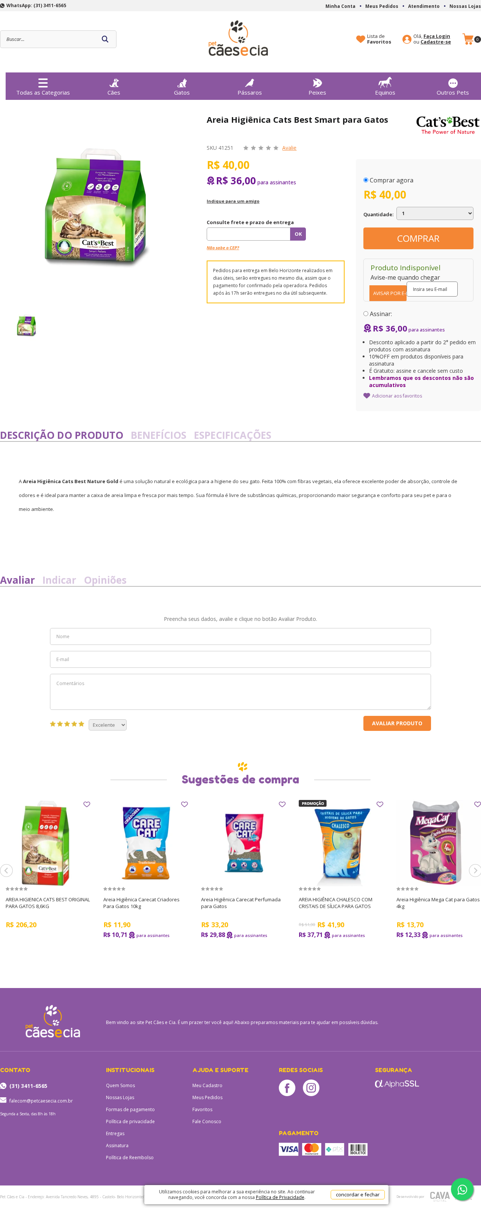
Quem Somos (120, 1085)
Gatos (182, 92)
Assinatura (117, 1145)
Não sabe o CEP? (223, 247)
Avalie (289, 147)
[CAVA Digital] (440, 1197)
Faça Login (437, 36)
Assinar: (381, 314)
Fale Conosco (206, 1121)
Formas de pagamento (130, 1109)
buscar (105, 39)
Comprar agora (391, 180)
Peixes (317, 92)
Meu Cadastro (207, 1085)
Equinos (385, 92)
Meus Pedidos (381, 6)
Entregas (115, 1133)
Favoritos (202, 1109)
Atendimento (424, 6)
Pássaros (249, 92)
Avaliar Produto (397, 723)
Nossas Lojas (465, 6)
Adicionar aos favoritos (397, 396)
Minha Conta (340, 6)
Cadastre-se (435, 42)
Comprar (418, 238)
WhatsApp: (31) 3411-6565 (36, 5)
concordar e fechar (358, 1194)
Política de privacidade (130, 1121)
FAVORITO (86, 804)
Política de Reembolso (130, 1157)
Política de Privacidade (280, 1197)
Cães (113, 92)
